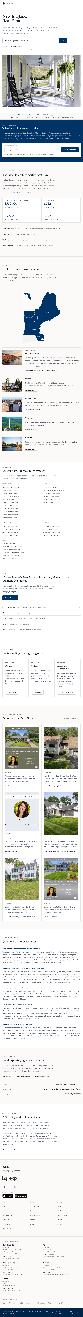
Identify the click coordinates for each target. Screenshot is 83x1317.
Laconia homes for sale (10, 508)
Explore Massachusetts (34, 410)
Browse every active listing (12, 46)
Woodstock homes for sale (52, 532)
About (59, 1206)
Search (63, 41)
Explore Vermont (32, 429)
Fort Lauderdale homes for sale (12, 546)
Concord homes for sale (10, 505)
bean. (5, 1166)
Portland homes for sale (51, 487)
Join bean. (60, 1224)
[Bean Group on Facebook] (4, 1187)
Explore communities (67, 692)
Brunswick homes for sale (51, 493)
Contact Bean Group (43, 1076)
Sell (3, 1211)
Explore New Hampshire (34, 370)
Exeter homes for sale (9, 493)
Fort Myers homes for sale (11, 556)
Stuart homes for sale (9, 559)
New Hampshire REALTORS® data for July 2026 (16, 193)
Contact (59, 1219)
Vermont (46, 522)
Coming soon (6, 1224)
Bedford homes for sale (10, 502)
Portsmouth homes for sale (11, 487)
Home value (6, 1219)
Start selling (37, 692)
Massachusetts (7, 522)
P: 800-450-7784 (8, 1272)
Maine (45, 484)
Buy (3, 1206)
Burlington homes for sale (51, 526)
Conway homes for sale (10, 511)
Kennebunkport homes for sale (53, 490)
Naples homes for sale (9, 543)
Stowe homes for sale (50, 529)
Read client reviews (24, 1076)
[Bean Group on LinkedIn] (15, 1187)
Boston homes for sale (9, 526)
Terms (79, 1312)
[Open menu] (79, 3)
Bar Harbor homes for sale (51, 499)
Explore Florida (31, 449)
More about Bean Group (11, 1150)
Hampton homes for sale (10, 496)
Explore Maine (31, 390)
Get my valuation (70, 150)
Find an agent (8, 1076)
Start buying (11, 692)
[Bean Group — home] (8, 3)
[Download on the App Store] (7, 1196)
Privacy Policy (71, 1312)
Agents (59, 1211)
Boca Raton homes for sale (11, 549)
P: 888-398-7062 (8, 1256)
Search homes (10, 598)
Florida (4, 540)
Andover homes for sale (10, 532)
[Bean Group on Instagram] (10, 1187)
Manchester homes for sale (11, 499)
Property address (11, 146)
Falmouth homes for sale (51, 502)
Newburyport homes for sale (11, 529)
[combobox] (32, 149)
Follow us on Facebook (72, 719)
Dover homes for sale (9, 490)
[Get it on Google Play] (21, 1196)
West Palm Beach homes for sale (13, 552)
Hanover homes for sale (10, 514)
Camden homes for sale (51, 496)
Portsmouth (51, 370)
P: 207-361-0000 (48, 1254)
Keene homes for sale (9, 518)
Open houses (6, 1228)
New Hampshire (7, 484)
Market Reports (62, 1215)
